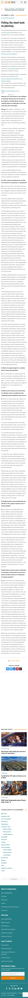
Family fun (4, 839)
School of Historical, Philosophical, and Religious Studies (11, 80)
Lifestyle (11, 8)
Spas (2, 865)
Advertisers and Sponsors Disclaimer (8, 953)
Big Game (4, 814)
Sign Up (13, 978)
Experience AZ (5, 816)
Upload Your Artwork (6, 933)
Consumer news (20, 8)
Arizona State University (7, 18)
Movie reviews (7, 829)
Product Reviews (8, 834)
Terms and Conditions (7, 961)
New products (7, 832)
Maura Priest (15, 74)
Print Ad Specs (5, 926)
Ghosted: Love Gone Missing (9, 54)
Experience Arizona (6, 868)
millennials (6, 32)
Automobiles (4, 824)
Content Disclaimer (6, 948)
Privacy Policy (5, 945)
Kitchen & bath (7, 852)
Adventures (4, 821)
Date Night (4, 837)
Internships (4, 900)
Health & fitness (5, 845)
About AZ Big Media (6, 893)
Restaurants (4, 858)
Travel (3, 871)
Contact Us (4, 910)
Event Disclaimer (5, 958)
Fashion (3, 842)
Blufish (12, 995)
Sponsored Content (6, 936)
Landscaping (6, 855)
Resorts (3, 860)
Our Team (3, 896)
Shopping (4, 863)
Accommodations (6, 819)
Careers (3, 903)
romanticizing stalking (14, 68)
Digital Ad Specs (5, 922)
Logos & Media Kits (6, 919)
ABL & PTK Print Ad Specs (8, 929)
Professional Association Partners (10, 907)
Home (6, 8)
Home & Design (5, 847)
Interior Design (7, 850)
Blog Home (15, 661)
